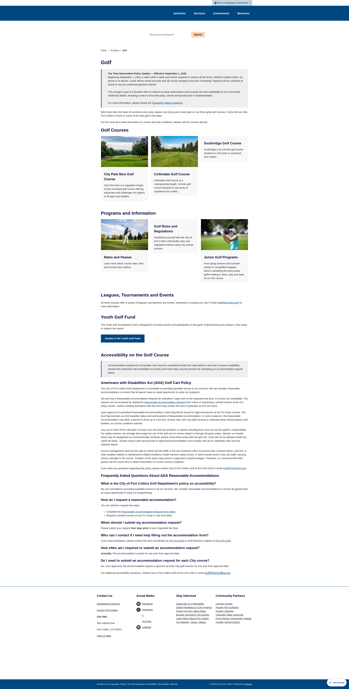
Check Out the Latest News (191, 611)
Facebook (147, 604)
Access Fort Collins (107, 610)
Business (243, 13)
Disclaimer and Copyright (107, 684)
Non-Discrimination (136, 684)
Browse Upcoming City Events (192, 615)
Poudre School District (228, 622)
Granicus (248, 684)
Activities (115, 50)
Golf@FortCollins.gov (234, 468)
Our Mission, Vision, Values (191, 622)
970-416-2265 (223, 540)
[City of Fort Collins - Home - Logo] (113, 13)
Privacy (123, 684)
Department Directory (108, 604)
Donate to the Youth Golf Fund (122, 338)
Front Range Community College (233, 618)
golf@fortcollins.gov (228, 302)
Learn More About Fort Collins (192, 618)
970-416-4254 (176, 540)
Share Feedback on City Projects (194, 607)
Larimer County (224, 604)
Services (199, 13)
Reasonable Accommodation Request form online (148, 511)
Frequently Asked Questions (167, 103)
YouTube (146, 621)
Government (221, 13)
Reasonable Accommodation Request (164, 402)
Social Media (163, 684)
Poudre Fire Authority (227, 607)
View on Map (104, 636)
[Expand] (189, 13)
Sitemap (174, 684)
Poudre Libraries (225, 611)
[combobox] (232, 3)
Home (104, 50)
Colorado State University (229, 615)
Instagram (147, 609)
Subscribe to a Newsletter (190, 604)
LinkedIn (146, 627)
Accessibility (151, 684)
